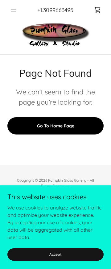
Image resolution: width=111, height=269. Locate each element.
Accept (55, 254)
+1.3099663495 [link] (55, 10)
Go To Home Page (55, 126)
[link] (97, 10)
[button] (14, 10)
